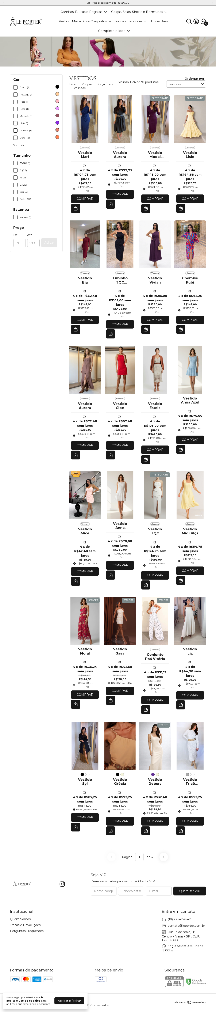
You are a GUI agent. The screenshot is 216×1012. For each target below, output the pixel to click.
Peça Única (105, 84)
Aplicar (49, 243)
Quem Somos (20, 919)
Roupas (87, 84)
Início (72, 84)
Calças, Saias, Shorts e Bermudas (137, 12)
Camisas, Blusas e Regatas (81, 12)
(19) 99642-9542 (179, 919)
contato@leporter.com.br (186, 926)
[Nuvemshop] (190, 1003)
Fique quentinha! (128, 21)
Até (29, 235)
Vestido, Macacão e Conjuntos (83, 21)
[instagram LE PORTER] (62, 884)
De (15, 235)
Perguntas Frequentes (26, 931)
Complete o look (111, 31)
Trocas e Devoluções (25, 925)
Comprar (85, 199)
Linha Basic (160, 21)
